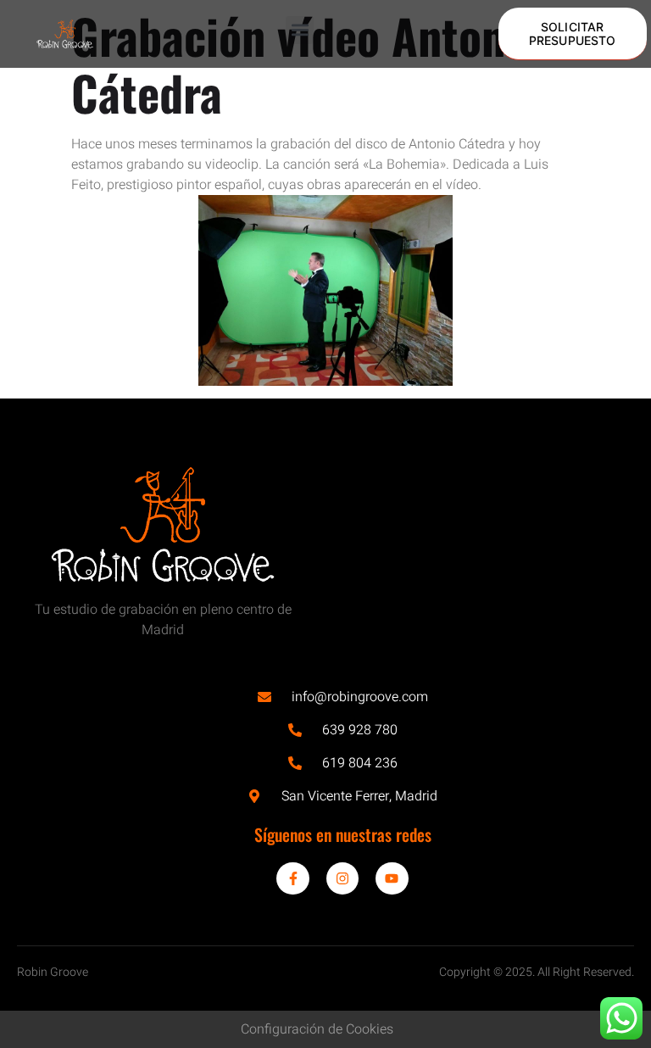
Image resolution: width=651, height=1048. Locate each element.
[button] (300, 30)
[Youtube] (392, 878)
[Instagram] (342, 878)
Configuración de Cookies (317, 1029)
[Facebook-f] (292, 878)
